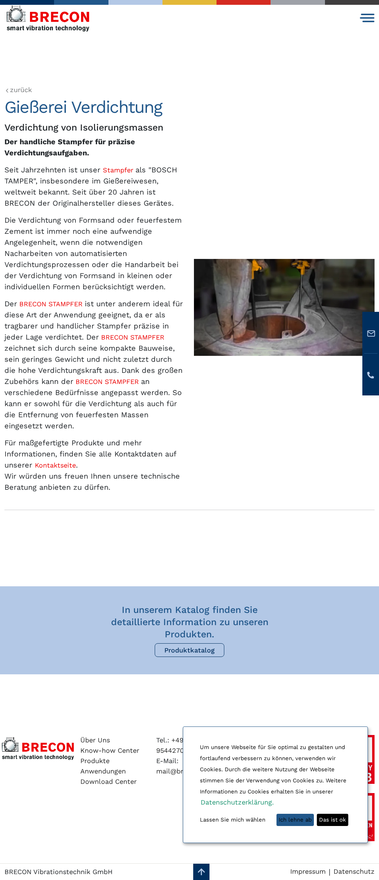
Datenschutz (354, 871)
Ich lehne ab (295, 819)
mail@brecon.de (182, 771)
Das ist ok (332, 819)
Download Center (108, 781)
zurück (21, 90)
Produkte (95, 761)
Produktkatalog (189, 650)
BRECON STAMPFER (50, 304)
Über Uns (95, 740)
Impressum (308, 871)
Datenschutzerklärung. (237, 802)
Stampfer (119, 170)
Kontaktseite (55, 465)
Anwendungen (103, 771)
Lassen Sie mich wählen (232, 819)
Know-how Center (109, 750)
